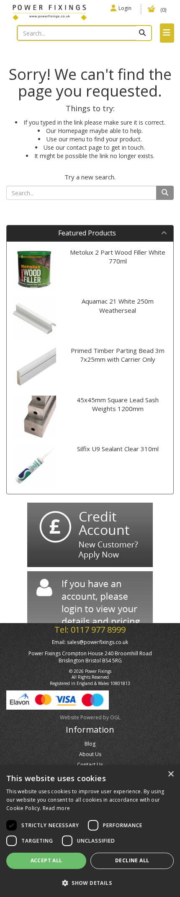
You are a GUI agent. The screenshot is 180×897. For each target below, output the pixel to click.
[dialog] (90, 831)
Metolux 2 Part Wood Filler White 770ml (117, 256)
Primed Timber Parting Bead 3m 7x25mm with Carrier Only (118, 354)
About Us (90, 754)
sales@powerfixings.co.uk (97, 642)
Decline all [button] (132, 860)
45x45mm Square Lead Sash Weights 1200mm (118, 404)
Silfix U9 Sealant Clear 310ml (118, 449)
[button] (90, 882)
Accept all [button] (46, 860)
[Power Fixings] (49, 11)
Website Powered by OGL (90, 717)
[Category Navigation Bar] (167, 33)
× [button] (170, 774)
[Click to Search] (143, 33)
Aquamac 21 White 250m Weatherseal (118, 305)
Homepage (73, 131)
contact (77, 147)
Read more (56, 808)
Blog (90, 743)
